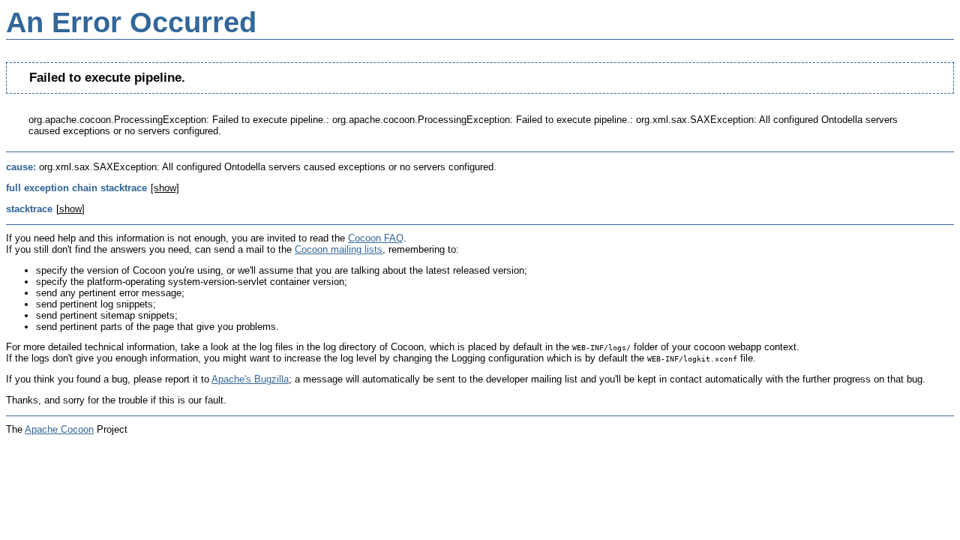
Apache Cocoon (59, 429)
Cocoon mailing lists (338, 249)
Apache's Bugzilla (250, 379)
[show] (165, 188)
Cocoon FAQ (376, 238)
